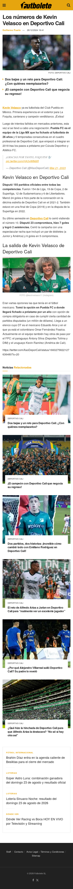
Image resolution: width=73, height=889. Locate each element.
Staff (8, 851)
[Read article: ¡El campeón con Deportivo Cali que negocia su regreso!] (36, 459)
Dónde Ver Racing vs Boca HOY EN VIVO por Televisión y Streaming (34, 821)
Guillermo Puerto (12, 30)
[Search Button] (68, 5)
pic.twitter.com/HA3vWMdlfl (22, 161)
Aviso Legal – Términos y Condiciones (45, 851)
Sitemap (36, 855)
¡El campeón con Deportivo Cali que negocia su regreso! (37, 91)
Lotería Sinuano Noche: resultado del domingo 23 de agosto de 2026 (31, 800)
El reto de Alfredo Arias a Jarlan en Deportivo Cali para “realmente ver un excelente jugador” (36, 609)
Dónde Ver (12, 814)
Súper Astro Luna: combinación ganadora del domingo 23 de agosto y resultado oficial (36, 780)
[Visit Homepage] (36, 5)
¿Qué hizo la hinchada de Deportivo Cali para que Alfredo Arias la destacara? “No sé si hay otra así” (36, 731)
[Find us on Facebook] (33, 880)
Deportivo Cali (15, 418)
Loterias (11, 773)
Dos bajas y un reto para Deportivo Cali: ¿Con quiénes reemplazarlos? (34, 81)
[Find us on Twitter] (37, 880)
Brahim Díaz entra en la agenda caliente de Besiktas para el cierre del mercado (35, 759)
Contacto (18, 851)
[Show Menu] (4, 5)
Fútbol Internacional (19, 752)
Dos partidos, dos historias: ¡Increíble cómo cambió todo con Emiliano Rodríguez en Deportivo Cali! (34, 547)
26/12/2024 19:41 (35, 30)
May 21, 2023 (58, 168)
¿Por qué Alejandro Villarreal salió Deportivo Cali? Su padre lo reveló (35, 669)
